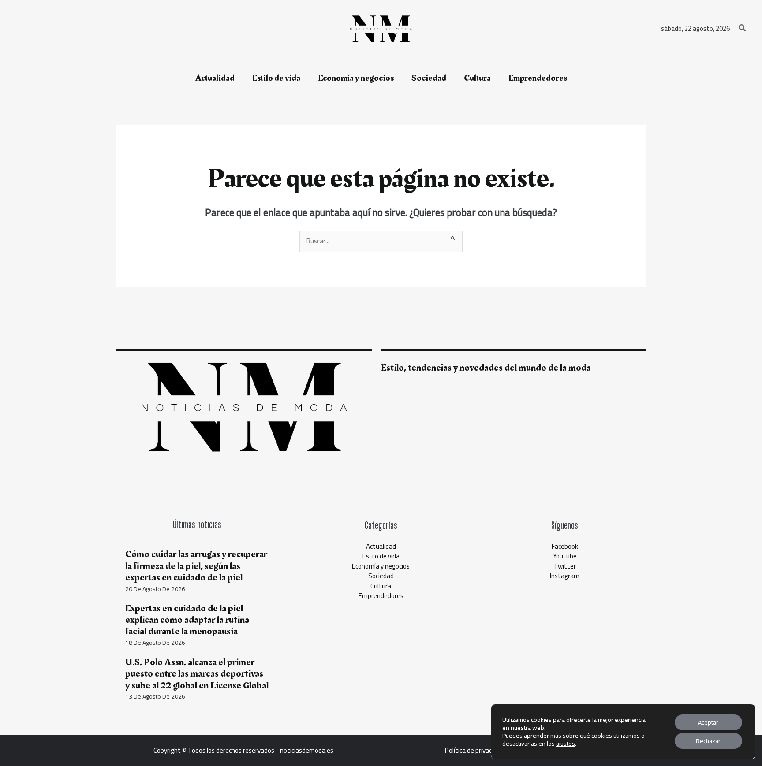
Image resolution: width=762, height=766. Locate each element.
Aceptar (708, 722)
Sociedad (381, 575)
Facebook (565, 546)
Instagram (564, 575)
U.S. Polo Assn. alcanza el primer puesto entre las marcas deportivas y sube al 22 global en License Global (197, 674)
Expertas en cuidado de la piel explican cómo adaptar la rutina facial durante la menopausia (187, 620)
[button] (743, 29)
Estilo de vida (381, 556)
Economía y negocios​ (381, 566)
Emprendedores (381, 595)
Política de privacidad (474, 750)
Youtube (565, 556)
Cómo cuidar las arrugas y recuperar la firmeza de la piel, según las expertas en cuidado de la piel (196, 566)
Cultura (380, 586)
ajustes (565, 743)
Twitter (565, 566)
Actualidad (381, 546)
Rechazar (708, 741)
